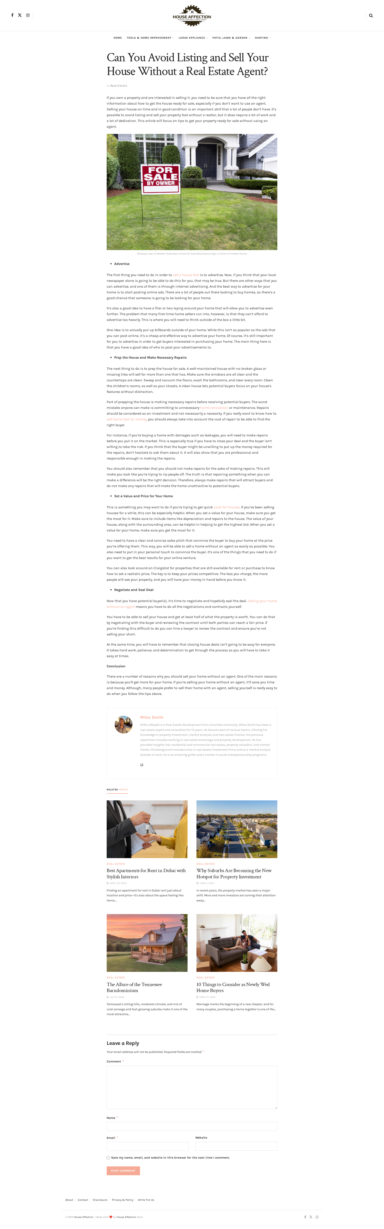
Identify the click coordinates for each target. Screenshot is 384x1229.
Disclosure (100, 1199)
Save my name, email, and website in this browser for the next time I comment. (170, 1157)
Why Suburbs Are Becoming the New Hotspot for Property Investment (234, 873)
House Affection (83, 1217)
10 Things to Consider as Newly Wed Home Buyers (233, 987)
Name (112, 1118)
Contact (83, 1199)
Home (118, 37)
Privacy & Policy (122, 1199)
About (69, 1199)
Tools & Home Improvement (149, 37)
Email (112, 1138)
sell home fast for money (126, 419)
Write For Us (146, 1199)
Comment (115, 1061)
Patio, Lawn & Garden (230, 37)
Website (201, 1138)
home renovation (214, 408)
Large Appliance (192, 37)
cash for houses (227, 507)
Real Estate (118, 85)
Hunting (261, 37)
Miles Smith (151, 717)
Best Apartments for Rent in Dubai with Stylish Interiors (146, 873)
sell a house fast (186, 275)
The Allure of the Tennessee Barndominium (134, 987)
